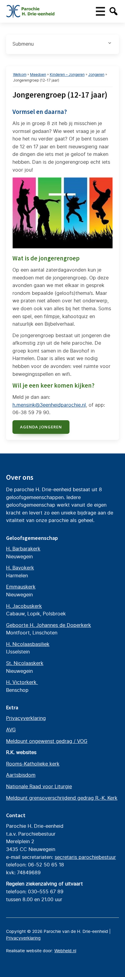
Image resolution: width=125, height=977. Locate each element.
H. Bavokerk (20, 568)
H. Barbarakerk (23, 549)
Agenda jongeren (41, 427)
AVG (11, 730)
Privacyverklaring (26, 718)
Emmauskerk (20, 587)
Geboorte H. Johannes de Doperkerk (48, 625)
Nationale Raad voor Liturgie (39, 786)
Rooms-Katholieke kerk (32, 764)
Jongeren (96, 74)
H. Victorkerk (22, 682)
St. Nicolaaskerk (24, 663)
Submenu (23, 44)
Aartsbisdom (20, 775)
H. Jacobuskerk (24, 606)
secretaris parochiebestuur (85, 857)
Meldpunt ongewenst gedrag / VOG (46, 741)
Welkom (19, 74)
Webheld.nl (65, 950)
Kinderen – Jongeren (67, 74)
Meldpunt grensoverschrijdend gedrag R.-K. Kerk (61, 798)
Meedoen (38, 74)
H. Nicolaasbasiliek (27, 644)
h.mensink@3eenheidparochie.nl (49, 405)
